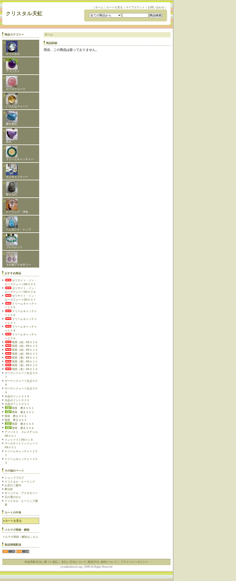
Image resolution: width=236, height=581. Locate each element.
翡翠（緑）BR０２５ (25, 346)
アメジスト (13, 71)
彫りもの (11, 194)
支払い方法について (73, 562)
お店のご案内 (13, 485)
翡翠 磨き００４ (16, 420)
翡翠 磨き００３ (16, 416)
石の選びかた (13, 497)
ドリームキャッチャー (20, 159)
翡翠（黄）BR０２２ (25, 357)
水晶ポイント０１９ (17, 396)
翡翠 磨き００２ (23, 412)
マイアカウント (135, 7)
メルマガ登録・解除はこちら (20, 536)
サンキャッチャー (17, 176)
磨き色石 (11, 124)
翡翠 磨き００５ (23, 424)
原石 (9, 141)
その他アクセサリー (18, 264)
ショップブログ (14, 477)
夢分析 (9, 489)
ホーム (99, 7)
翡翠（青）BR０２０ (25, 365)
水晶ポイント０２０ (17, 400)
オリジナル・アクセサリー (21, 493)
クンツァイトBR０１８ (19, 439)
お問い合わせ (156, 7)
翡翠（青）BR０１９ (25, 369)
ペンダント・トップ (18, 229)
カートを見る (114, 7)
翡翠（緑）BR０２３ (25, 353)
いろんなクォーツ (17, 106)
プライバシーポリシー (134, 562)
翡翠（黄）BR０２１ (25, 361)
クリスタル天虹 (26, 13)
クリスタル (13, 53)
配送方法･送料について (102, 562)
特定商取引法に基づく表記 (41, 562)
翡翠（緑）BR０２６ (25, 342)
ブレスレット (14, 247)
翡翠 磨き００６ (23, 428)
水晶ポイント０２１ (17, 404)
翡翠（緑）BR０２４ (25, 349)
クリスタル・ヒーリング (20, 481)
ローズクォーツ (15, 89)
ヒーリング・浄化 (17, 211)
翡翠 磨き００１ (23, 408)
